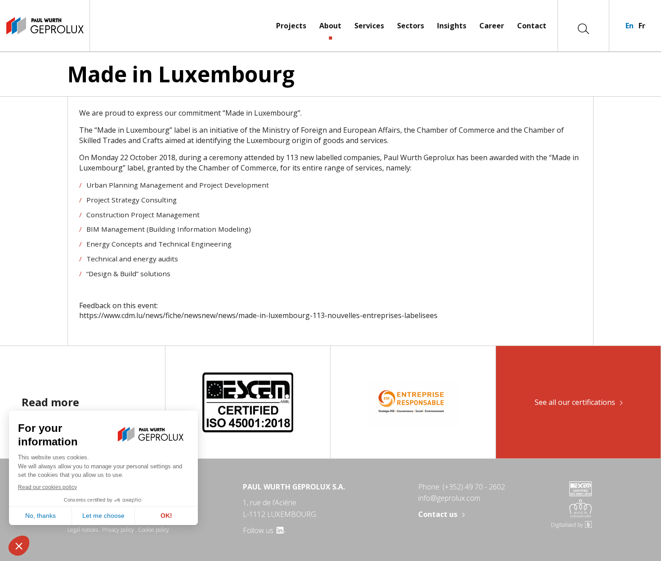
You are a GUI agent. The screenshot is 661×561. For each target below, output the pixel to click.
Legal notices (82, 530)
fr (642, 26)
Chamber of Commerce (456, 130)
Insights (451, 26)
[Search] (583, 28)
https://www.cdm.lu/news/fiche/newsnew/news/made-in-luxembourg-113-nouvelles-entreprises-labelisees (258, 315)
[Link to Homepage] (44, 26)
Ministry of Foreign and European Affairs (331, 130)
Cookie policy (153, 530)
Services (369, 26)
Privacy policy (118, 530)
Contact (531, 26)
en (629, 26)
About (330, 26)
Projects (291, 26)
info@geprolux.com (449, 498)
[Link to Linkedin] (280, 530)
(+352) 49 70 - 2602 (473, 487)
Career (491, 26)
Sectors (410, 26)
